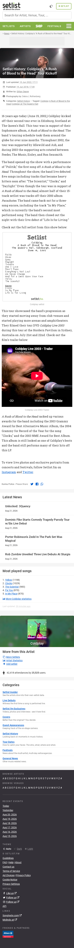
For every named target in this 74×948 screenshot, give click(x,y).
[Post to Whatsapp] (42, 484)
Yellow (8, 580)
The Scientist (12, 586)
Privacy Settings (11, 884)
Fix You (9, 590)
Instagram (9, 472)
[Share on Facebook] (37, 484)
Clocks (8, 583)
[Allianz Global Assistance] (8, 934)
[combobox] (37, 15)
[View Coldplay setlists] (37, 628)
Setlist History (23, 101)
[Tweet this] (32, 484)
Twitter (28, 472)
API (4, 906)
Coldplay (37, 643)
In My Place (11, 593)
